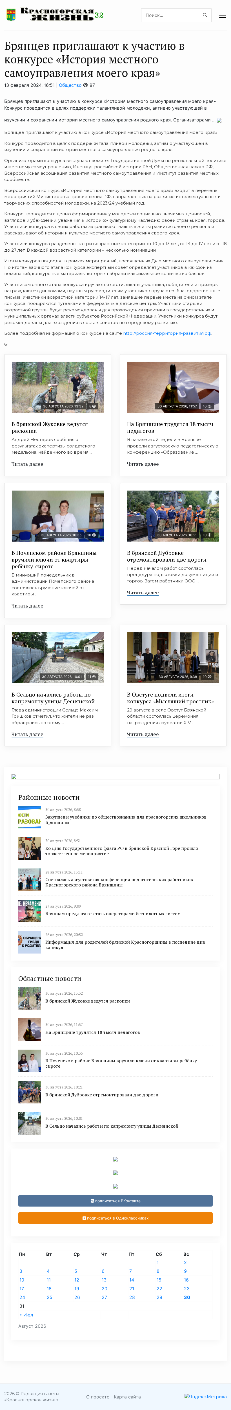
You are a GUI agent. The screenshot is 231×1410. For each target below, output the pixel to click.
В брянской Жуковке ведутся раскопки (50, 427)
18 (49, 1288)
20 (104, 1288)
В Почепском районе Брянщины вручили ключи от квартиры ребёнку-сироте (54, 559)
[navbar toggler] (222, 15)
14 (131, 1280)
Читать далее (27, 463)
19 (76, 1288)
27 (104, 1297)
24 (22, 1297)
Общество (70, 85)
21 (131, 1288)
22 (159, 1288)
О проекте (97, 1397)
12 (76, 1280)
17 (21, 1288)
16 (186, 1280)
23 (187, 1288)
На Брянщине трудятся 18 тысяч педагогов (170, 427)
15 (159, 1280)
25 (49, 1297)
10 (21, 1280)
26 (77, 1297)
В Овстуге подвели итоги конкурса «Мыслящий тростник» (170, 698)
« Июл (26, 1315)
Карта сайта (127, 1397)
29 (159, 1297)
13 (104, 1280)
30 (187, 1297)
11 (49, 1280)
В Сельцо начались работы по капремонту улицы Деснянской (53, 698)
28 (132, 1297)
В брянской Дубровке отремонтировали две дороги (166, 556)
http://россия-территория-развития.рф (167, 333)
